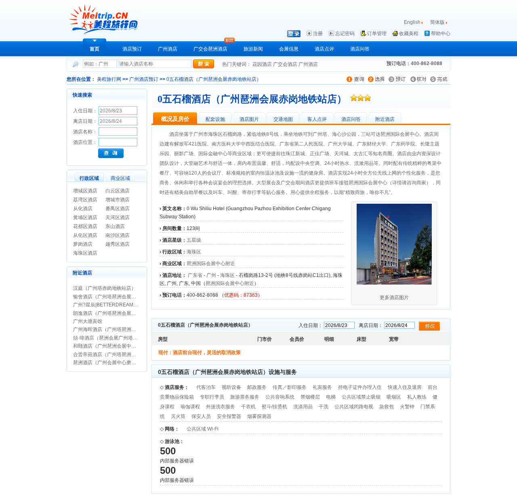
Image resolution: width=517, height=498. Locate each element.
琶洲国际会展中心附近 (211, 263)
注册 (318, 33)
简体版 (438, 22)
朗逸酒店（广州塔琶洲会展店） (107, 313)
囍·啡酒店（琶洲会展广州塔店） (108, 338)
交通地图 (283, 119)
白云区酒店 (117, 191)
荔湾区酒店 (85, 200)
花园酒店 (262, 64)
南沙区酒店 (117, 235)
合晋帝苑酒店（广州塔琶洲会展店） (112, 354)
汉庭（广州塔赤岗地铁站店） (104, 288)
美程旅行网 (109, 79)
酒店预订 (132, 49)
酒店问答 (360, 49)
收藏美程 (408, 33)
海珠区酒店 (85, 253)
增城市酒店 (117, 200)
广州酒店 (167, 49)
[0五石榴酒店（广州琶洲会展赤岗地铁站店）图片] (394, 283)
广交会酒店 (285, 64)
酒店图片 (249, 119)
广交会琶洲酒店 (210, 49)
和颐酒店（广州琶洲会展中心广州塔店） (116, 346)
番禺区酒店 (117, 208)
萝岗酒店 (82, 244)
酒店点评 (324, 49)
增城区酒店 (85, 191)
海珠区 (194, 252)
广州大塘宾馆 (87, 321)
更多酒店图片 (394, 297)
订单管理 (377, 33)
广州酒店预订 (143, 79)
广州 (211, 275)
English (412, 22)
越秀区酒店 (117, 244)
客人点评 (317, 119)
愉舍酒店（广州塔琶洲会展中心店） (112, 297)
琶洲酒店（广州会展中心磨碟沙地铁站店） (119, 362)
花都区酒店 (85, 226)
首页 (94, 49)
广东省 (195, 275)
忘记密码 (345, 33)
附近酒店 (385, 119)
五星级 (194, 240)
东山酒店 (115, 226)
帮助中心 (440, 33)
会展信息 (288, 49)
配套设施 (215, 119)
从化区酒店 (85, 235)
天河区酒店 (117, 217)
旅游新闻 (253, 49)
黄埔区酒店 (85, 217)
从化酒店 (82, 208)
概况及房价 (175, 119)
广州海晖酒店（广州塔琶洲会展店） (112, 329)
